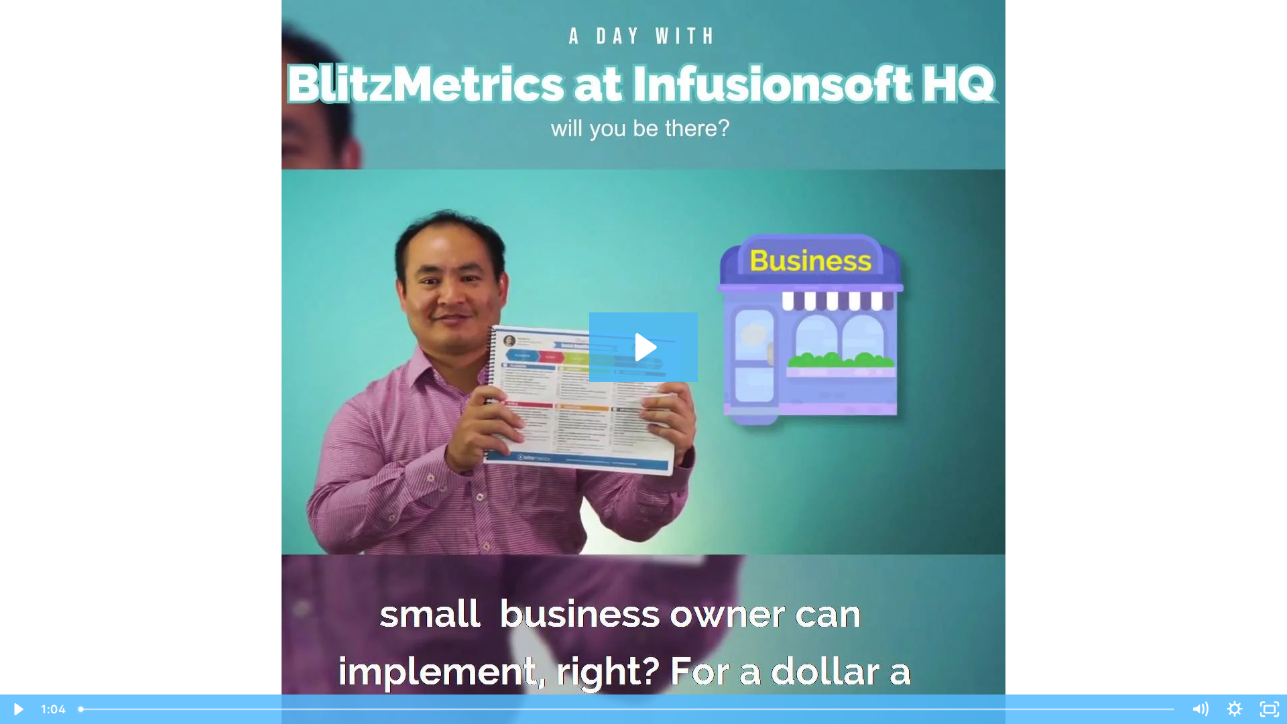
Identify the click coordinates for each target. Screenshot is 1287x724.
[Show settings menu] (1234, 709)
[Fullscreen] (1269, 709)
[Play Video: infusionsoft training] (643, 347)
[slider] (627, 709)
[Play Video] (17, 709)
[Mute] (1199, 709)
